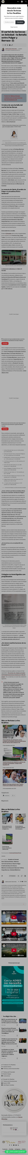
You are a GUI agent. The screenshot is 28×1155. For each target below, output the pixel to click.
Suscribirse (20, 22)
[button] (16, 1151)
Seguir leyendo (14, 27)
